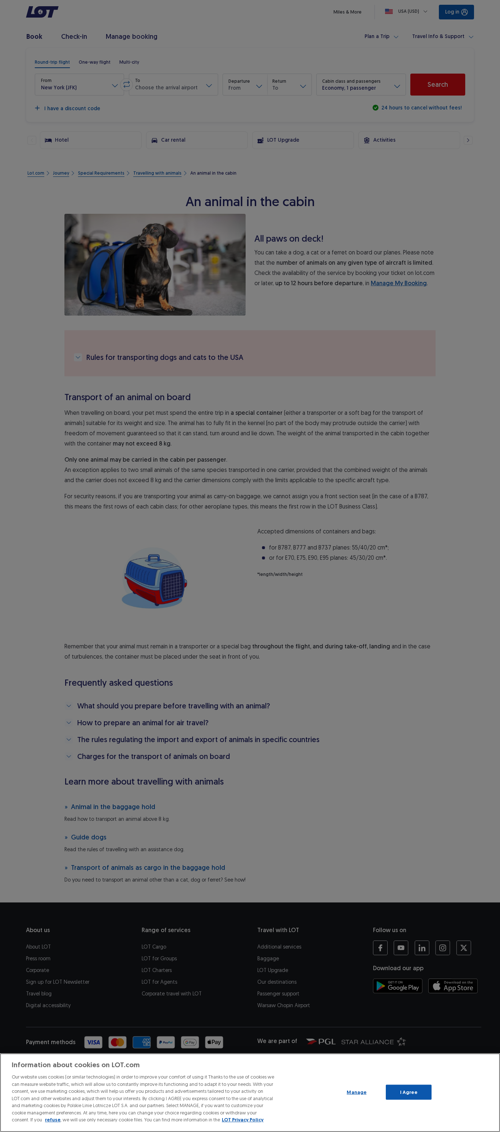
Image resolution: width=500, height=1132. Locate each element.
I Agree (408, 1092)
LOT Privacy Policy (243, 1119)
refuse (52, 1119)
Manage (356, 1092)
